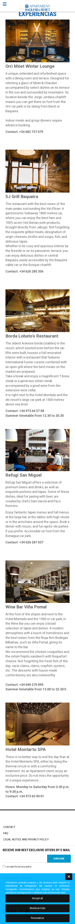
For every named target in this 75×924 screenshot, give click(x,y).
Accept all (37, 898)
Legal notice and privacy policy (26, 839)
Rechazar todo (37, 908)
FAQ (5, 833)
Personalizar (37, 918)
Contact (9, 827)
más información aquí (54, 892)
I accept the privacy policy (18, 866)
